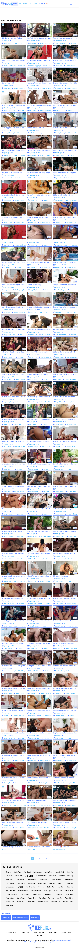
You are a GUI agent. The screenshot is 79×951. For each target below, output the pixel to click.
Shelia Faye (47, 891)
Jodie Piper (17, 872)
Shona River (51, 267)
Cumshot (57, 783)
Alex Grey (48, 894)
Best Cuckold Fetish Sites (20, 917)
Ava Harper (23, 446)
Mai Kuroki (27, 872)
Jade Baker (23, 805)
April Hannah (32, 880)
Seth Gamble (48, 222)
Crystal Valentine (11, 894)
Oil (36, 559)
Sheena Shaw (57, 891)
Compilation (7, 178)
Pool (30, 402)
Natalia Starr (49, 312)
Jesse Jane (20, 902)
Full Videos (23, 3)
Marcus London (49, 43)
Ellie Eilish (28, 876)
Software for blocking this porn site (33, 942)
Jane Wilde (24, 626)
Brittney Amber (68, 902)
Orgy (63, 88)
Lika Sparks (21, 883)
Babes (11, 245)
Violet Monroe (50, 357)
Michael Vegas (24, 133)
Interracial (36, 43)
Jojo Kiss (60, 887)
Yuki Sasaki (9, 905)
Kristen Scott (24, 402)
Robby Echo (50, 805)
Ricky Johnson (50, 693)
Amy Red (59, 898)
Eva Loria (52, 883)
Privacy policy (66, 933)
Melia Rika (31, 883)
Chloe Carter (31, 902)
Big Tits (57, 200)
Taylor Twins (37, 894)
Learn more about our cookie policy (63, 940)
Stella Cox (20, 880)
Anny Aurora (23, 290)
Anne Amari (24, 379)
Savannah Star (55, 902)
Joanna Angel (74, 178)
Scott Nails (74, 245)
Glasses (10, 648)
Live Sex (14, 3)
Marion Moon (42, 883)
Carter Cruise (22, 424)
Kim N (20, 887)
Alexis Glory (44, 880)
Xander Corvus (23, 88)
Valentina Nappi (36, 891)
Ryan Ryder (52, 876)
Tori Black (58, 894)
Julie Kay (74, 514)
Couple (6, 133)
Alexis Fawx (75, 88)
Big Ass (35, 133)
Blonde (57, 66)
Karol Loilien (10, 898)
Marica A (70, 883)
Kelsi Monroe (37, 872)
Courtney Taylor (41, 876)
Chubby (35, 88)
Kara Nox (70, 887)
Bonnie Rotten (74, 379)
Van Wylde (22, 581)
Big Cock (6, 536)
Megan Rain (74, 648)
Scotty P (23, 222)
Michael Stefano (23, 891)
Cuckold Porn (6, 917)
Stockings (66, 536)
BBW (30, 88)
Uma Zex (61, 883)
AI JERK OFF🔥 (43, 3)
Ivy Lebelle (49, 334)
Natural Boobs (11, 334)
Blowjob (6, 581)
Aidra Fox (62, 876)
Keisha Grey (48, 872)
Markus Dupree (75, 133)
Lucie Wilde (69, 894)
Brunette (6, 66)
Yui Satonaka (30, 887)
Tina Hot (8, 872)
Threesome (32, 805)
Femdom (37, 357)
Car (4, 267)
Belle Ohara (9, 880)
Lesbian (35, 155)
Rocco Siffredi (59, 872)
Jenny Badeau (56, 880)
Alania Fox (70, 872)
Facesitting (63, 491)
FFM (56, 379)
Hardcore (35, 491)
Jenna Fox (21, 715)
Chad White (48, 402)
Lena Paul (24, 178)
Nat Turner (48, 88)
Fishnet (60, 379)
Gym (63, 222)
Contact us (25, 933)
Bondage (10, 43)
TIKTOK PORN (33, 3)
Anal (30, 133)
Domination (10, 446)
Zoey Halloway (10, 891)
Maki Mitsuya (69, 880)
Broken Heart (32, 898)
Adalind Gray (69, 898)
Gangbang (58, 312)
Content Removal (39, 933)
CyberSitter (52, 942)
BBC (30, 110)
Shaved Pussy (59, 536)
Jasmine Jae (10, 902)
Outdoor (57, 469)
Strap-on (10, 88)
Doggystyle (38, 66)
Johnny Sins (75, 603)
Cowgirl (35, 110)
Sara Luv (51, 898)
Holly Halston (10, 883)
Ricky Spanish (49, 603)
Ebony (31, 43)
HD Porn (57, 110)
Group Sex (58, 88)
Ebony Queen (69, 891)
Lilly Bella (9, 876)
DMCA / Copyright (12, 933)
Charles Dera (50, 536)
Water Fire (42, 898)
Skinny (11, 536)
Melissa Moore (25, 155)
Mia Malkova (48, 110)
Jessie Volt (18, 876)
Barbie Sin (50, 887)
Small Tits (6, 245)
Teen (36, 200)
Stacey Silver (25, 894)
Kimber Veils (50, 178)
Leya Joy (70, 876)
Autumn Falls (48, 155)
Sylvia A (41, 887)
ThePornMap (35, 917)
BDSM (5, 43)
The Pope (23, 43)
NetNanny (46, 942)
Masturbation (62, 43)
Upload (39, 935)
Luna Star (75, 222)
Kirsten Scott (20, 898)
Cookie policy (53, 933)
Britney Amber (74, 828)
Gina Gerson (10, 887)
